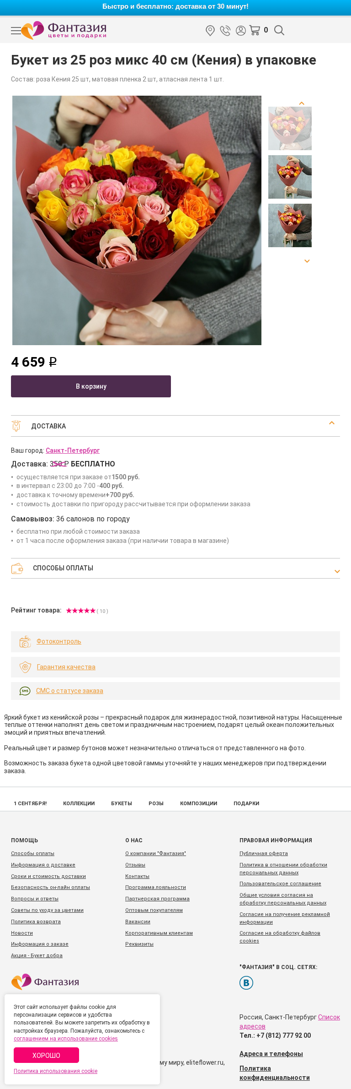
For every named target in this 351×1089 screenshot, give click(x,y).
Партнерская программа (157, 899)
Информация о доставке (43, 865)
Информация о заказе (40, 944)
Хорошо (46, 1055)
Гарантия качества (66, 667)
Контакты (137, 876)
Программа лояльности (155, 887)
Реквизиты (139, 944)
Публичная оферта (263, 853)
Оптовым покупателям (154, 910)
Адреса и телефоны (271, 1053)
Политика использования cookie (55, 1071)
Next (304, 257)
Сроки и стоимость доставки (48, 876)
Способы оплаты (32, 853)
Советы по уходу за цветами (47, 910)
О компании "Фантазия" (155, 853)
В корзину (91, 386)
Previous (304, 106)
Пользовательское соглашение (280, 884)
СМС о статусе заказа (69, 690)
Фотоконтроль (59, 641)
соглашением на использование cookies (66, 1038)
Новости (22, 933)
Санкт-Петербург (210, 30)
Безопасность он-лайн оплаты (50, 887)
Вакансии (137, 922)
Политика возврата (36, 922)
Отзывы (135, 865)
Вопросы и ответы (34, 899)
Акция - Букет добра (37, 956)
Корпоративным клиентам (159, 933)
